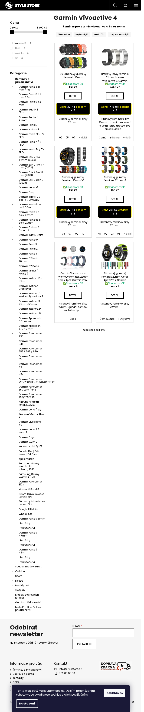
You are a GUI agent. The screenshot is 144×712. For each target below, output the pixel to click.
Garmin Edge (27, 437)
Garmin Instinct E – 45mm (30, 280)
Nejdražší (99, 34)
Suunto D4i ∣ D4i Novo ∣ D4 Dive (29, 452)
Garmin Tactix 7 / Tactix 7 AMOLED (29, 198)
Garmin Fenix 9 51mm (32, 518)
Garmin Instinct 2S (30, 313)
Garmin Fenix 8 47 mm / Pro (30, 95)
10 (83, 233)
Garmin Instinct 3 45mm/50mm (29, 302)
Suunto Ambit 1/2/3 (30, 446)
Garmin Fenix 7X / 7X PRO (31, 135)
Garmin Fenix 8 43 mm (30, 103)
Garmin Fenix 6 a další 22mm (29, 213)
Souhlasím (115, 693)
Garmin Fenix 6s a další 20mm (30, 221)
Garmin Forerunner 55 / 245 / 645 (30, 388)
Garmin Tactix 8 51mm (28, 111)
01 (99, 233)
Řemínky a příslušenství (24, 80)
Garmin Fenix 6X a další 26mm (30, 206)
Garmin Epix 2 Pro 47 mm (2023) (31, 166)
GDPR (16, 682)
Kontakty (18, 678)
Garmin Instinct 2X (30, 308)
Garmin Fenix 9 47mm (28, 534)
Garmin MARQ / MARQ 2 (28, 272)
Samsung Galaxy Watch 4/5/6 (29, 475)
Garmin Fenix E (28, 125)
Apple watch (26, 459)
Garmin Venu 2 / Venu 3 (29, 431)
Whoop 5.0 (25, 514)
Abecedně (64, 34)
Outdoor (20, 571)
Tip (19, 58)
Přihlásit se (84, 644)
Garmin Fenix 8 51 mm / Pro (29, 88)
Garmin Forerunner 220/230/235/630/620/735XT (33, 380)
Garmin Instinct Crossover (28, 287)
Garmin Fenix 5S (28, 249)
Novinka (22, 53)
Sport (18, 576)
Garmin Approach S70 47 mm (30, 319)
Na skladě (23, 43)
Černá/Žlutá (107, 319)
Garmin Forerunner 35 (30, 358)
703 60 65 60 (67, 673)
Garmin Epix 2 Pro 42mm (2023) (29, 158)
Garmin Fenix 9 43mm (28, 551)
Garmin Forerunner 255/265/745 (30, 396)
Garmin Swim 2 (28, 441)
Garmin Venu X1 (28, 187)
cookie (59, 691)
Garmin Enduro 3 (29, 129)
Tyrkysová (124, 319)
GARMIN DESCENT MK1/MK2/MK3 (29, 403)
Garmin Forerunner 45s (30, 373)
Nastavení (27, 704)
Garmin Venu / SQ (30, 409)
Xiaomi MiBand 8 (29, 489)
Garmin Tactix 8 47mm (28, 118)
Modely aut (22, 585)
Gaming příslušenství (28, 602)
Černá (102, 137)
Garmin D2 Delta (29, 266)
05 (67, 137)
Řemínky (25, 523)
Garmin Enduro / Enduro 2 (29, 229)
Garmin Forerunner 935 (30, 335)
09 (76, 233)
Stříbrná (115, 137)
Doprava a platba (23, 674)
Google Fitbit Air (28, 509)
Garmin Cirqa (27, 192)
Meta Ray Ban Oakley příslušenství (28, 608)
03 (112, 233)
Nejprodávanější (119, 34)
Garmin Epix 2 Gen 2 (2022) (31, 181)
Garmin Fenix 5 (28, 244)
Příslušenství (27, 528)
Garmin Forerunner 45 (30, 365)
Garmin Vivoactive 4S (30, 423)
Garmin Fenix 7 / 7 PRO (30, 143)
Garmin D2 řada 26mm (28, 260)
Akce (20, 48)
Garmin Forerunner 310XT (30, 483)
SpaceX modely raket (28, 566)
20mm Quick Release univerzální (32, 503)
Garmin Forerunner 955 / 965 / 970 (30, 350)
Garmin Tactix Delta (31, 235)
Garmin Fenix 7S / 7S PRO (31, 151)
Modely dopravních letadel (27, 596)
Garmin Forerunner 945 (30, 342)
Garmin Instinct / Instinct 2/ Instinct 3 (31, 295)
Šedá (73, 319)
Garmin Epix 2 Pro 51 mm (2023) (31, 173)
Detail (73, 96)
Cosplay (20, 590)
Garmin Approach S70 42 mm (30, 327)
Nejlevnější (82, 34)
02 (60, 137)
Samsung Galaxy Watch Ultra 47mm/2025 (29, 466)
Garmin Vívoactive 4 (31, 416)
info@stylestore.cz (70, 669)
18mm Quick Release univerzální (31, 495)
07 (73, 137)
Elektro (19, 580)
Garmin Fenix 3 (28, 253)
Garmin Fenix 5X (28, 239)
